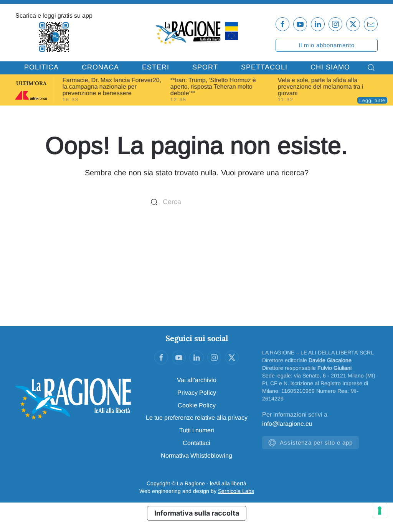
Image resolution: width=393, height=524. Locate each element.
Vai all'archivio (196, 380)
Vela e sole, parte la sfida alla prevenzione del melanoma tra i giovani (320, 86)
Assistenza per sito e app (316, 442)
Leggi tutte (372, 100)
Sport (205, 67)
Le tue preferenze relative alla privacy (197, 417)
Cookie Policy (197, 405)
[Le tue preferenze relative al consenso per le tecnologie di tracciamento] (379, 510)
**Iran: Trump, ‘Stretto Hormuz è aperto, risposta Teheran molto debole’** (213, 86)
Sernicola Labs (236, 491)
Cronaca (100, 67)
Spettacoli (264, 67)
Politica (41, 67)
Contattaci (196, 443)
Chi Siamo (330, 67)
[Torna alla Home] (196, 32)
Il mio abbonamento (327, 45)
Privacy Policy (196, 392)
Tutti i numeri (196, 430)
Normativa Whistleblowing (196, 455)
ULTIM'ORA (31, 83)
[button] (371, 67)
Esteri (155, 67)
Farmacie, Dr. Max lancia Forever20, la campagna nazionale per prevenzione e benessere (112, 86)
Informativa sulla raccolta (196, 513)
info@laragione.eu (287, 423)
